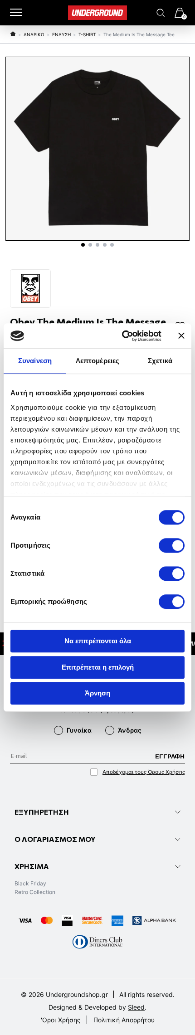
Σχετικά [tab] (160, 360)
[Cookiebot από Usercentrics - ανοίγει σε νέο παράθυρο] (122, 336)
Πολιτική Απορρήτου (124, 1020)
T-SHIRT (87, 34)
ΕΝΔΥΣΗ (61, 34)
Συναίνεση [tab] (35, 360)
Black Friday (30, 883)
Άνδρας (129, 730)
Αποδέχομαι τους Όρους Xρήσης (143, 771)
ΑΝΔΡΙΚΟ (34, 34)
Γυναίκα (79, 730)
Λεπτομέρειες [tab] (97, 360)
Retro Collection (35, 892)
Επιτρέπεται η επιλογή (98, 667)
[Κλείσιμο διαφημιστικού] (181, 336)
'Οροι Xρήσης (61, 1020)
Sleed (136, 1007)
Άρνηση (97, 693)
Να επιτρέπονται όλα (97, 641)
